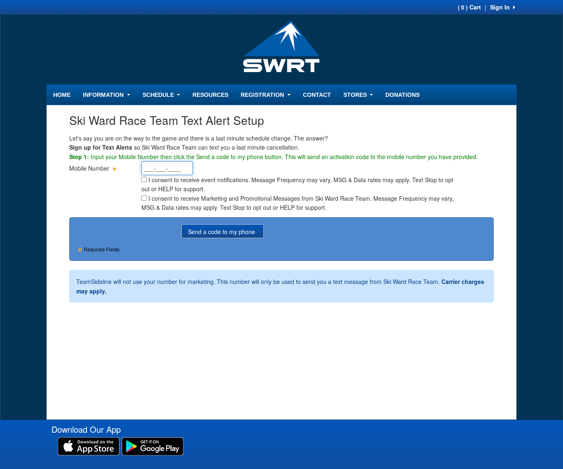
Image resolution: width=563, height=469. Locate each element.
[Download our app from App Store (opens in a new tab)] (89, 445)
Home (61, 94)
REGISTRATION (263, 94)
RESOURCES (210, 94)
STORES (355, 94)
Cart (469, 7)
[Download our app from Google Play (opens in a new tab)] (152, 445)
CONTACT (317, 94)
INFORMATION (104, 94)
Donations (402, 94)
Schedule (159, 94)
